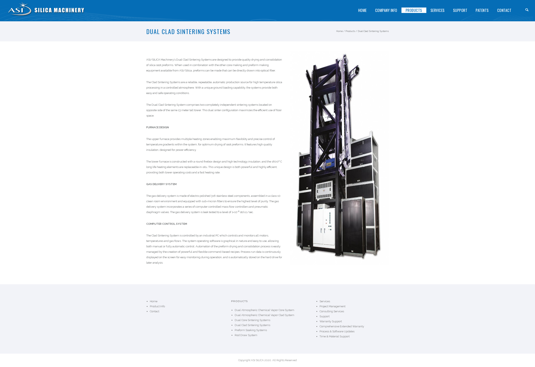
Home (362, 10)
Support (460, 10)
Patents (482, 10)
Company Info (386, 10)
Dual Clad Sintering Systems (373, 31)
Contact (504, 10)
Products (414, 10)
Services (438, 10)
